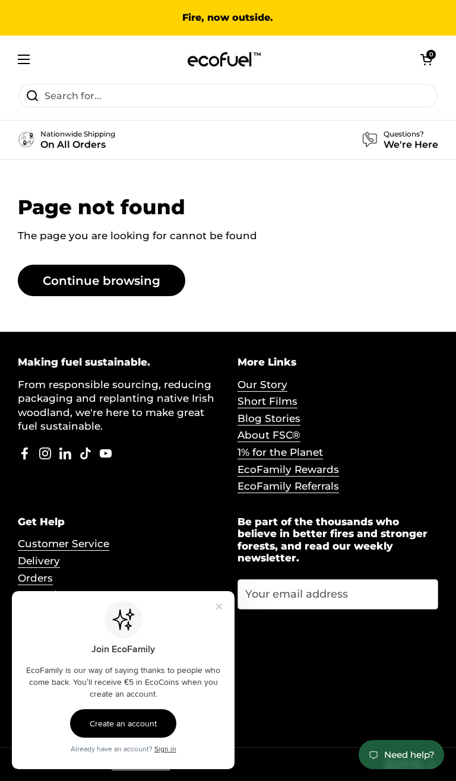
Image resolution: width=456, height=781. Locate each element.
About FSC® (269, 435)
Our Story (262, 384)
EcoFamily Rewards (288, 469)
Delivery (39, 561)
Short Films (267, 401)
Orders (35, 578)
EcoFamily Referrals (288, 486)
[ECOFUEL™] (225, 59)
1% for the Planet (280, 452)
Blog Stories (269, 418)
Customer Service (63, 544)
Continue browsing (101, 280)
